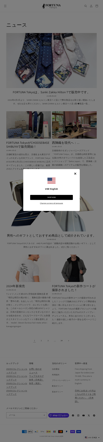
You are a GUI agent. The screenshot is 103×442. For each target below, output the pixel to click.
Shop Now (51, 197)
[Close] (75, 174)
